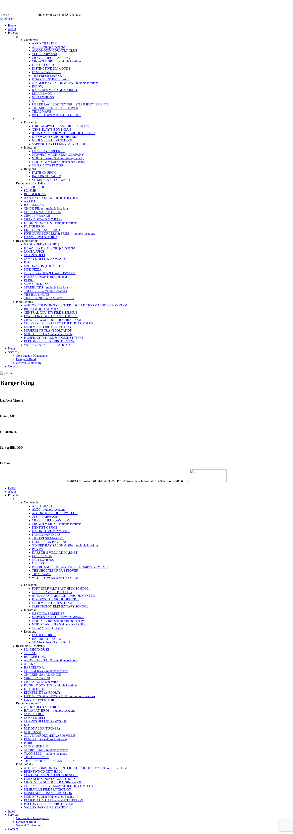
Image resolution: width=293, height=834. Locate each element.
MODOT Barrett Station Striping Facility (58, 620)
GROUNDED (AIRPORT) (41, 707)
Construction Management (32, 818)
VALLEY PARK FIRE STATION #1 (48, 807)
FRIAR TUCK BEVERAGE (51, 542)
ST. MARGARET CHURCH (51, 642)
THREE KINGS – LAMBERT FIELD (49, 760)
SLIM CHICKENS (36, 746)
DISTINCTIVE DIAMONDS (51, 531)
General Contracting (28, 825)
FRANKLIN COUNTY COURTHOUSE (51, 778)
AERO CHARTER (44, 506)
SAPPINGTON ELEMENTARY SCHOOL (60, 606)
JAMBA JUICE (34, 714)
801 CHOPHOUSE (36, 649)
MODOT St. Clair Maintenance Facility (49, 796)
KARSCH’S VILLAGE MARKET (55, 552)
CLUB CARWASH (44, 516)
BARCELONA (34, 667)
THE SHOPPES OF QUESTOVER (55, 570)
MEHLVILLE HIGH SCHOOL (52, 603)
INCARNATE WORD (46, 638)
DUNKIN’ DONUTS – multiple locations (50, 685)
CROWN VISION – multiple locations (56, 524)
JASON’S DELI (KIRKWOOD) (45, 721)
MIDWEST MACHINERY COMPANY (58, 617)
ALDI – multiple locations (48, 509)
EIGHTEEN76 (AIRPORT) (42, 692)
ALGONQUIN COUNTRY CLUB (55, 513)
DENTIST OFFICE (44, 527)
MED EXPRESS (43, 559)
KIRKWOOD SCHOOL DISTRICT (55, 599)
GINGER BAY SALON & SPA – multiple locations (65, 545)
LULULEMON (42, 556)
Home (12, 488)
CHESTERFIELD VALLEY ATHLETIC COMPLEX (58, 786)
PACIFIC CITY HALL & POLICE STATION (53, 800)
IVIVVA (37, 549)
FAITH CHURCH (44, 635)
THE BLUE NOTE (36, 757)
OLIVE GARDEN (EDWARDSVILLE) (50, 735)
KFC (27, 725)
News (11, 811)
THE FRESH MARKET (48, 538)
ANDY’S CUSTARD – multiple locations (51, 660)
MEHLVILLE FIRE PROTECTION (47, 789)
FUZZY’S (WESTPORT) (40, 699)
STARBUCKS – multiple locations (46, 750)
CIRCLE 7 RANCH (37, 678)
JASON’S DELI (34, 717)
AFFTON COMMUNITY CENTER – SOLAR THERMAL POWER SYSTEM (75, 768)
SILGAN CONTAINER (47, 628)
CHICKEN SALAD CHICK (42, 674)
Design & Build (26, 821)
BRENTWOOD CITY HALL (43, 771)
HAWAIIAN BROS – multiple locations (49, 710)
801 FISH (30, 653)
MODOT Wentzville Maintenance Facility (58, 624)
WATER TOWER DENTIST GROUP (56, 577)
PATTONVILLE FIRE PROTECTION (49, 803)
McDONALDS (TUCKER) (42, 728)
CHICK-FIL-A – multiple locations (46, 671)
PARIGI (29, 742)
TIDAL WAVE (41, 574)
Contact (13, 829)
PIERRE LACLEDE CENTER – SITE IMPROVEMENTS (70, 567)
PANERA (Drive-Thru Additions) (45, 739)
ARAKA (30, 664)
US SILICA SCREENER (48, 613)
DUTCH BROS (34, 689)
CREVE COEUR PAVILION (51, 520)
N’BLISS (38, 563)
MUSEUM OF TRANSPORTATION (48, 793)
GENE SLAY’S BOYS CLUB (52, 592)
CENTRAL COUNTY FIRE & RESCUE (51, 775)
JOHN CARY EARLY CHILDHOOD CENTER (63, 595)
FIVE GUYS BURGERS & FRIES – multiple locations (59, 696)
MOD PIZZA (32, 732)
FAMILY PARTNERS (46, 534)
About (12, 491)
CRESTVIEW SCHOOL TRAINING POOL (53, 782)
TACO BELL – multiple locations (45, 753)
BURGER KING (35, 656)
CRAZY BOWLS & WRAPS (43, 681)
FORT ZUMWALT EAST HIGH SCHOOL (60, 588)
